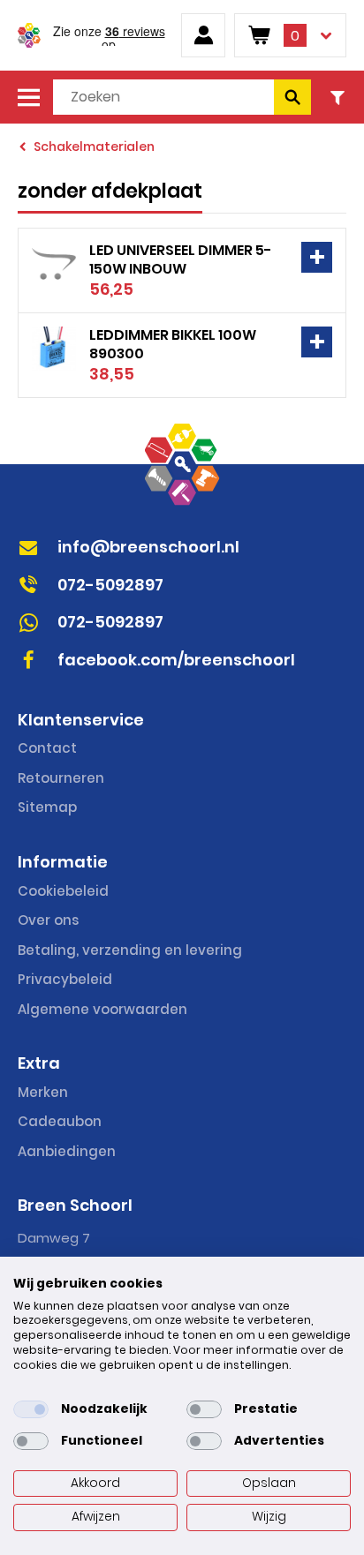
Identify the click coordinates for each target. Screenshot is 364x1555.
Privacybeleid (65, 979)
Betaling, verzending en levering (130, 950)
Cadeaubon (60, 1121)
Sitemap (47, 807)
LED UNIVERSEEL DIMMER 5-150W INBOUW (180, 259)
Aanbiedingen (67, 1151)
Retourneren (61, 778)
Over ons (48, 920)
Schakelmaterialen (94, 146)
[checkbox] (31, 1409)
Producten (28, 97)
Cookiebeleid (63, 891)
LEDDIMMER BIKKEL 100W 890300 (172, 344)
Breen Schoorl (29, 35)
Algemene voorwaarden (102, 1009)
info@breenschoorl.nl (148, 547)
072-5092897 (110, 585)
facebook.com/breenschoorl (176, 660)
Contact (47, 748)
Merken (43, 1092)
